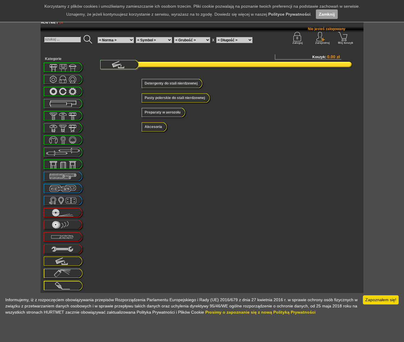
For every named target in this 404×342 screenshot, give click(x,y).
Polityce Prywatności (289, 14)
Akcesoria (153, 127)
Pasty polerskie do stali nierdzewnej (175, 98)
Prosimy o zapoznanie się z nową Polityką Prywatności (260, 312)
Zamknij (327, 14)
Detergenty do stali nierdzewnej (171, 83)
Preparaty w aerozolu (162, 112)
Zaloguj (298, 42)
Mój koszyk (345, 42)
